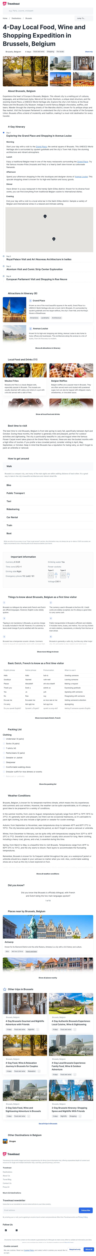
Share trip (89, 52)
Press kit (6, 1187)
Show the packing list (47, 784)
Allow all (88, 1249)
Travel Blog (7, 1179)
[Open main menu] (91, 4)
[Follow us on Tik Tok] (6, 1230)
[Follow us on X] (17, 1230)
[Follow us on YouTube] (13, 1230)
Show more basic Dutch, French (48, 718)
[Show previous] (6, 894)
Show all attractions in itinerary (47, 348)
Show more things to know (48, 652)
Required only (75, 1249)
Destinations (7, 1172)
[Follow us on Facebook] (21, 1230)
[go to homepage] (11, 5)
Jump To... (81, 18)
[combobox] (46, 11)
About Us (6, 1176)
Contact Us (7, 1183)
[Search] (87, 11)
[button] (47, 134)
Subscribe (85, 1210)
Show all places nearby (48, 978)
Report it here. (69, 1242)
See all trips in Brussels (48, 1124)
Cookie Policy (29, 1250)
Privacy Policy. (83, 1217)
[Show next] (90, 894)
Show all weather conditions (47, 874)
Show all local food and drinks (48, 414)
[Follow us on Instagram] (10, 1230)
